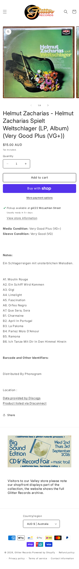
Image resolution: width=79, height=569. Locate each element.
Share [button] (11, 415)
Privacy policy (17, 558)
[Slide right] (48, 105)
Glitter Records (23, 552)
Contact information (62, 558)
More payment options (39, 197)
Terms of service (38, 558)
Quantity (8, 156)
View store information (22, 218)
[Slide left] (31, 105)
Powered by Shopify (43, 552)
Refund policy (67, 552)
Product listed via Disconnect (24, 403)
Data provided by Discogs (21, 398)
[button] (5, 11)
